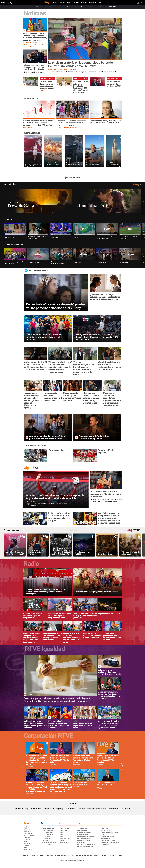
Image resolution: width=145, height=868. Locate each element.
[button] (2, 201)
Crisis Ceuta (47, 809)
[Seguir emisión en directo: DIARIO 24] (84, 231)
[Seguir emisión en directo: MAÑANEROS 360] (15, 231)
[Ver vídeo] (15, 544)
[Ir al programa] (38, 201)
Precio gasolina (70, 809)
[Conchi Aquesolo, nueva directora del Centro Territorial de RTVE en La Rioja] (61, 753)
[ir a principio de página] (142, 865)
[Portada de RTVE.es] (46, 2)
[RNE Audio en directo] (10, 2)
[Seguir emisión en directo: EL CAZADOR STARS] (61, 231)
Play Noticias (126, 809)
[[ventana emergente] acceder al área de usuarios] (138, 2)
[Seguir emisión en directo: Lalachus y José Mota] (38, 256)
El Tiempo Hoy (58, 809)
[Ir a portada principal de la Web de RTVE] (32, 823)
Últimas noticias (114, 809)
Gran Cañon (81, 809)
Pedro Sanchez (36, 809)
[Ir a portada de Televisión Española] (50, 823)
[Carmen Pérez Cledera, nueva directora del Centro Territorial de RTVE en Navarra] (84, 753)
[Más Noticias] (72, 178)
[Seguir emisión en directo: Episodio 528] (84, 256)
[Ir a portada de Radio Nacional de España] (67, 823)
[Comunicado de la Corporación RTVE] (84, 778)
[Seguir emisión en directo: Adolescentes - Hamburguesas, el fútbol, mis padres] (38, 231)
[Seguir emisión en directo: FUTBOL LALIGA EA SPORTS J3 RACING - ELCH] (130, 231)
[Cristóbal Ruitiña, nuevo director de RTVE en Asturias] (108, 779)
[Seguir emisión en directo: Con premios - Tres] (107, 256)
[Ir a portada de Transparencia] (99, 823)
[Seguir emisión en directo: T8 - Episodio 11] (130, 256)
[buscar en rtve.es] (142, 2)
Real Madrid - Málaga (22, 809)
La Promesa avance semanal (96, 809)
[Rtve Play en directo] (8, 2)
